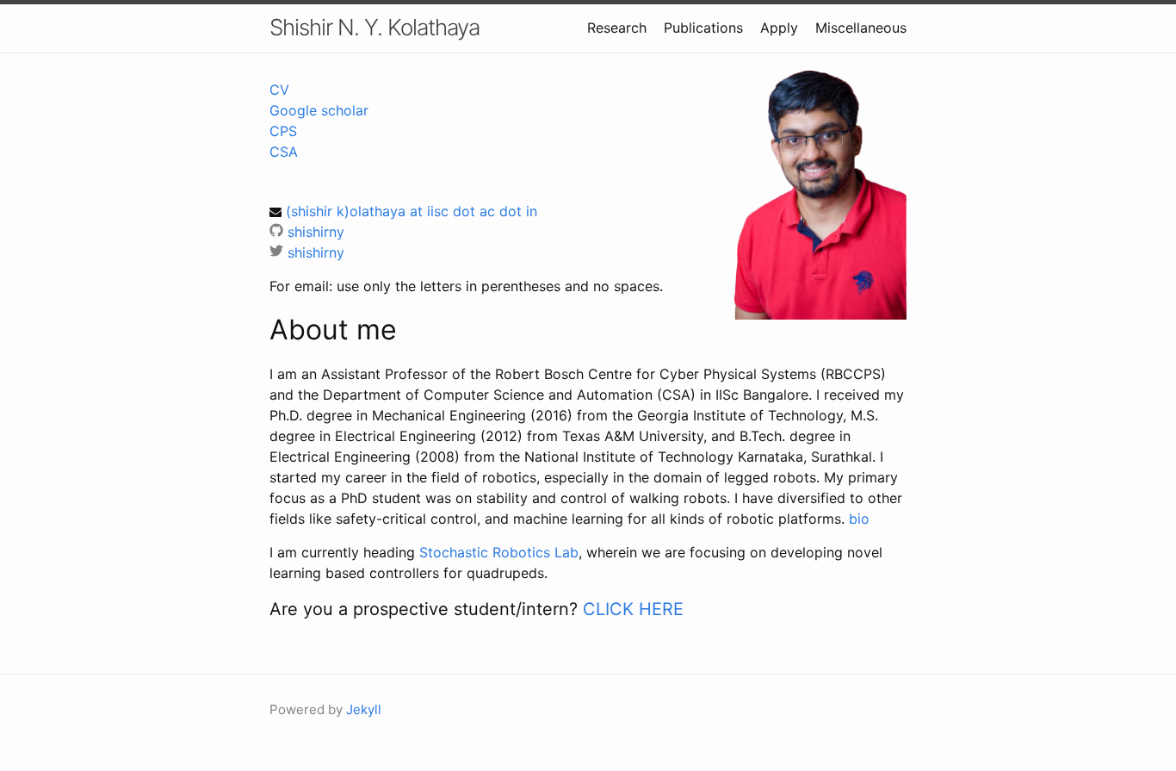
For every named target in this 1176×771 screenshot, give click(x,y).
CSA (283, 151)
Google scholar (318, 110)
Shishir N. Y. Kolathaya (374, 27)
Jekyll (363, 709)
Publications (703, 27)
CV (279, 89)
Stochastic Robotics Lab (499, 552)
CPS (283, 131)
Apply (779, 27)
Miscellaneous (861, 27)
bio (859, 518)
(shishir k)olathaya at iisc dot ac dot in (411, 211)
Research (617, 27)
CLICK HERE (633, 609)
